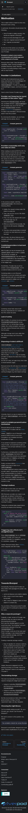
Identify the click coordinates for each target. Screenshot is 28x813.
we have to (13, 354)
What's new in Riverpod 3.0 (9, 759)
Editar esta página (8, 735)
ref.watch (3, 281)
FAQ (2, 761)
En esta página (6, 14)
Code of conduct (6, 782)
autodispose (12, 368)
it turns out (19, 463)
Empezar (3, 757)
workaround (9, 109)
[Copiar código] (25, 129)
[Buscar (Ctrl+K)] (25, 2)
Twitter (3, 780)
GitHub (3, 775)
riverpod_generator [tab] (16, 123)
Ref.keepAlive (22, 368)
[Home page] (2, 7)
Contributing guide (6, 784)
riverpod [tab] (5, 123)
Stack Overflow (5, 777)
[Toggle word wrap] (22, 129)
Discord (3, 772)
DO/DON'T (4, 764)
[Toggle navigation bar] (2, 2)
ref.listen (11, 281)
